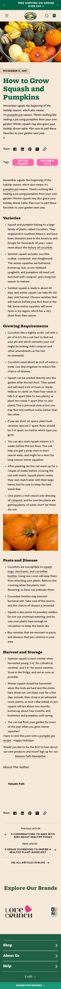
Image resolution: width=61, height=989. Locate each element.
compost (16, 500)
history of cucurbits (40, 247)
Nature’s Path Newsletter (30, 756)
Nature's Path (47, 162)
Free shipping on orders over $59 (30, 5)
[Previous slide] (3, 5)
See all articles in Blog (28, 863)
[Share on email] (37, 149)
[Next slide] (57, 5)
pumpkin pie (15, 115)
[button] (46, 15)
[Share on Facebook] (15, 149)
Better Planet (23, 162)
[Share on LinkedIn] (22, 149)
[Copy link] (44, 149)
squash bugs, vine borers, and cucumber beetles (30, 572)
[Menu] (7, 15)
